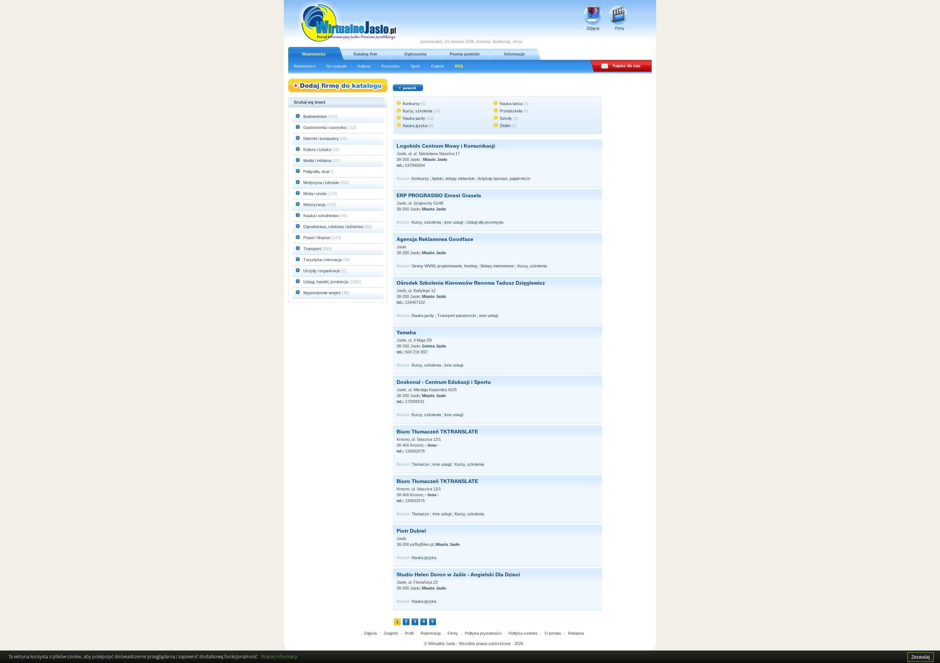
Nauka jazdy (414, 118)
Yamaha (406, 332)
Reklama (576, 633)
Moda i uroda (315, 193)
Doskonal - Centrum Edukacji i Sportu (444, 382)
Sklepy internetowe (497, 266)
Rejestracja (430, 633)
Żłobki (505, 125)
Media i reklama (317, 160)
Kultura (364, 66)
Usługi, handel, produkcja (326, 282)
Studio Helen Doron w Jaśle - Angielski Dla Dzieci (458, 574)
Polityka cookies (523, 633)
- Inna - (432, 445)
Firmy (453, 633)
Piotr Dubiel (411, 531)
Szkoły (506, 118)
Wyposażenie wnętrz (322, 293)
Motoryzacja (314, 204)
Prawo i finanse (317, 237)
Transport (312, 248)
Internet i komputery (321, 138)
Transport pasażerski (456, 315)
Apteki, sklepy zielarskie (453, 178)
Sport (415, 66)
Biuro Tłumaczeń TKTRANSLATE (437, 432)
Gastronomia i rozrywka (325, 127)
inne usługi (453, 222)
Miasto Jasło (435, 159)
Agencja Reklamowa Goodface (435, 239)
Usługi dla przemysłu (484, 222)
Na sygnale (336, 66)
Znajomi (391, 633)
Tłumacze (420, 464)
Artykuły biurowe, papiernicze (504, 178)
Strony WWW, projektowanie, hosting (444, 266)
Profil (409, 633)
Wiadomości (314, 54)
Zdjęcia (370, 633)
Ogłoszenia (415, 54)
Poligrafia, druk (316, 171)
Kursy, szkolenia (417, 111)
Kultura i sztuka (317, 149)
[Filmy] (618, 18)
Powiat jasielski (465, 54)
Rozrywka (390, 66)
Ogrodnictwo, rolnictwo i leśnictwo (334, 226)
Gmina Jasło (434, 346)
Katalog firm (365, 54)
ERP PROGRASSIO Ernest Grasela (439, 195)
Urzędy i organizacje (322, 271)
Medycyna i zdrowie (321, 182)
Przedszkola (511, 111)
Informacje (514, 54)
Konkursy (411, 103)
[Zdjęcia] (593, 18)
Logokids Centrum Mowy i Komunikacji (446, 146)
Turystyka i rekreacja (323, 259)
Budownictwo (315, 116)
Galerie (437, 66)
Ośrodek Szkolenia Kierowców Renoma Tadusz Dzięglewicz (471, 283)
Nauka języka (415, 125)
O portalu (553, 633)
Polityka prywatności (483, 633)
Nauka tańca (511, 103)
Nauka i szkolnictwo (321, 215)
